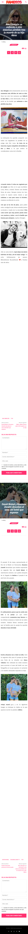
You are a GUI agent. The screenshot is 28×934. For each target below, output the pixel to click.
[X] (12, 52)
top (12, 418)
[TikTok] (14, 931)
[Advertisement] (14, 74)
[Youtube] (19, 931)
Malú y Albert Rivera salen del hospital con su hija (20, 426)
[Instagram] (11, 931)
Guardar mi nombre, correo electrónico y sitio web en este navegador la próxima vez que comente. (14, 466)
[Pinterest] (15, 52)
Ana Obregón (5, 418)
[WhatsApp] (19, 52)
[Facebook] (8, 52)
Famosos (14, 45)
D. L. (5, 42)
